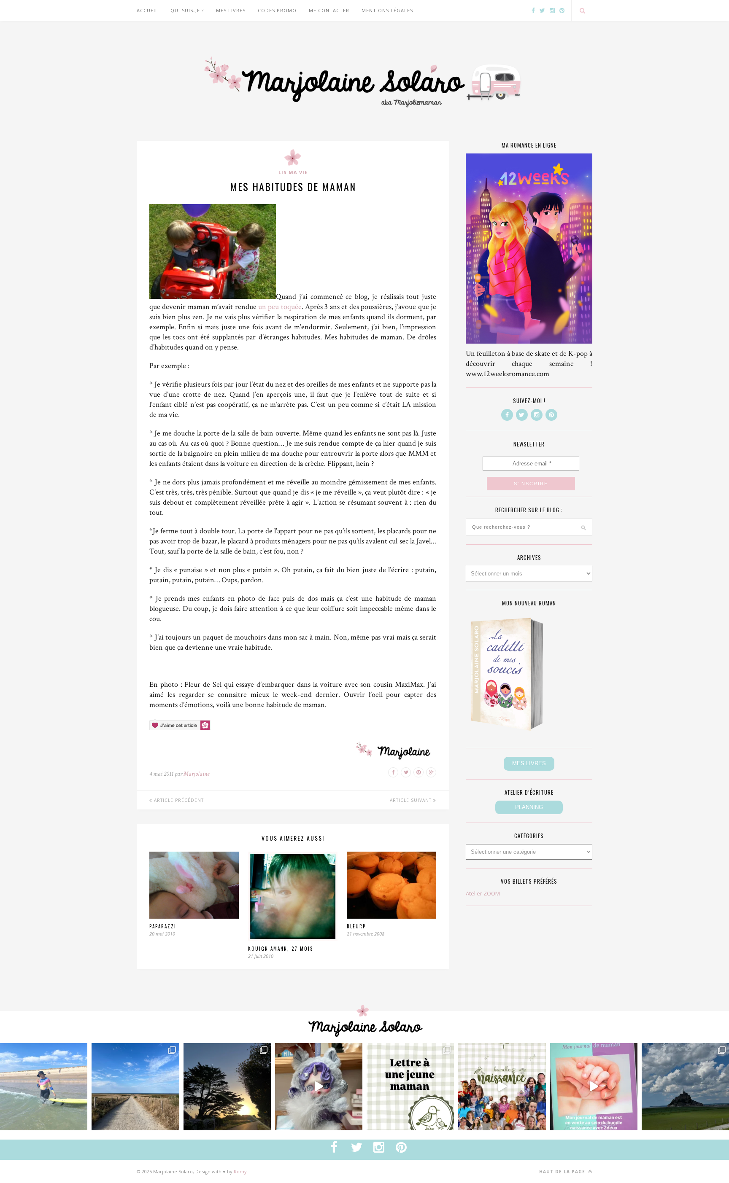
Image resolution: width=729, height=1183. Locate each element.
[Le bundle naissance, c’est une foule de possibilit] (501, 1086)
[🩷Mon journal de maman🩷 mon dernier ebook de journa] (593, 1086)
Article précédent (178, 800)
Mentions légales (387, 10)
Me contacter (329, 10)
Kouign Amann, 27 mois (280, 948)
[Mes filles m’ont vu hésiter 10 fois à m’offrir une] (318, 1086)
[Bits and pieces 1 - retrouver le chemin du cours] (135, 1086)
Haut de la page (563, 1172)
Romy (240, 1171)
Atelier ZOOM (483, 893)
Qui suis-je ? (187, 10)
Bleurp (356, 926)
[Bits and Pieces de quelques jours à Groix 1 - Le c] (227, 1086)
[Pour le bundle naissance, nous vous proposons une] (410, 1086)
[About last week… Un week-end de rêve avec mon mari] (685, 1086)
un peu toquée (280, 307)
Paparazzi (162, 926)
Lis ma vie (293, 172)
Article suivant (411, 800)
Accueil (147, 10)
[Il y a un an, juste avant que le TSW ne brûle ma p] (43, 1086)
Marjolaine (196, 774)
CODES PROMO (277, 10)
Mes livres (231, 10)
